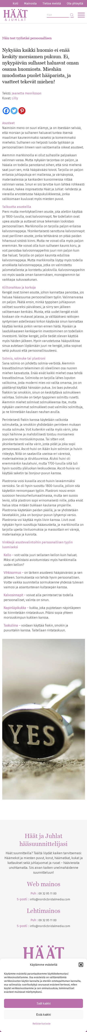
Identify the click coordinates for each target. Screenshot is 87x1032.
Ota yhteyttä (75, 3)
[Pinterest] (21, 110)
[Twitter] (14, 110)
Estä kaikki (43, 1014)
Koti (15, 3)
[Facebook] (6, 110)
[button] (81, 965)
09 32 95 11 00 (47, 893)
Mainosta (30, 3)
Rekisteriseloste (42, 1023)
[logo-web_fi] (35, 15)
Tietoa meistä (51, 3)
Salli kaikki (44, 1003)
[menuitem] (15, 3)
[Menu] (79, 15)
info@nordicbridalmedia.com (50, 899)
